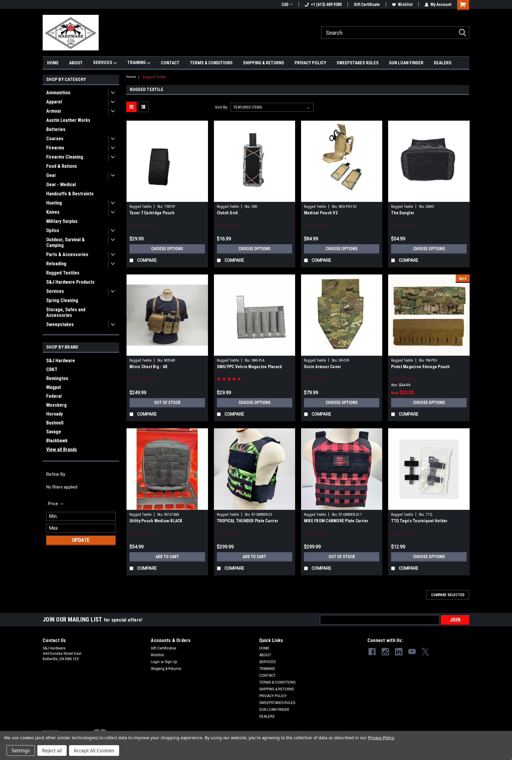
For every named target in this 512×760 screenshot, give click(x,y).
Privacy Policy (381, 737)
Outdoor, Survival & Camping (65, 242)
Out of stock (167, 402)
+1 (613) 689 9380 (326, 4)
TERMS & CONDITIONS (211, 63)
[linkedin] (398, 651)
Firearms (55, 148)
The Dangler (402, 212)
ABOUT (76, 63)
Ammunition (58, 92)
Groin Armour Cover (322, 366)
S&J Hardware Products (70, 282)
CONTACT (170, 63)
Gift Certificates (163, 648)
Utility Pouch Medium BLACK (156, 520)
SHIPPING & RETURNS (263, 63)
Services (55, 291)
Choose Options (167, 248)
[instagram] (385, 651)
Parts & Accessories (67, 254)
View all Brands (61, 449)
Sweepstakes (60, 324)
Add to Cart (167, 556)
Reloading (56, 263)
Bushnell (54, 423)
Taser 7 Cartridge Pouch (152, 212)
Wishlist (405, 4)
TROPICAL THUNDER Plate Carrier (248, 520)
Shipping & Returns (166, 669)
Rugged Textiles (62, 273)
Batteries (55, 129)
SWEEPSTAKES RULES (358, 63)
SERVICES (103, 62)
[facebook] (372, 651)
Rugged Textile (154, 77)
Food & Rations (61, 166)
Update (80, 540)
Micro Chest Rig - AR (148, 366)
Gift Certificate (367, 4)
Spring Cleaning (62, 300)
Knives (53, 212)
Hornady (54, 414)
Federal (54, 396)
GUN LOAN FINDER (406, 63)
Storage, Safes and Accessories (65, 312)
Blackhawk (57, 440)
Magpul (53, 387)
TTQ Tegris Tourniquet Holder (419, 520)
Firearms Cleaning (64, 157)
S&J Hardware (60, 360)
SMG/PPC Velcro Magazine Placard (249, 366)
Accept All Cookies (94, 750)
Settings (21, 750)
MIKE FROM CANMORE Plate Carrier (336, 520)
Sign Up (171, 662)
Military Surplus (62, 221)
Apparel (54, 102)
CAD (285, 4)
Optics (52, 230)
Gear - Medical (61, 184)
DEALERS (443, 63)
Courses (54, 138)
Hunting (54, 203)
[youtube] (412, 651)
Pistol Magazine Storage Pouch (420, 366)
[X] (425, 651)
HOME (53, 63)
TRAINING (137, 62)
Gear (51, 175)
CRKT (51, 369)
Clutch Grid (227, 212)
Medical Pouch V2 (320, 212)
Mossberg (56, 405)
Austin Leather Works (68, 120)
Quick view (167, 197)
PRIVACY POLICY (310, 63)
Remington (57, 378)
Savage (53, 432)
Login (155, 662)
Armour (53, 111)
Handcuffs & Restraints (70, 194)
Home (131, 77)
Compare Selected (447, 595)
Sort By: (221, 107)
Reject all (52, 750)
